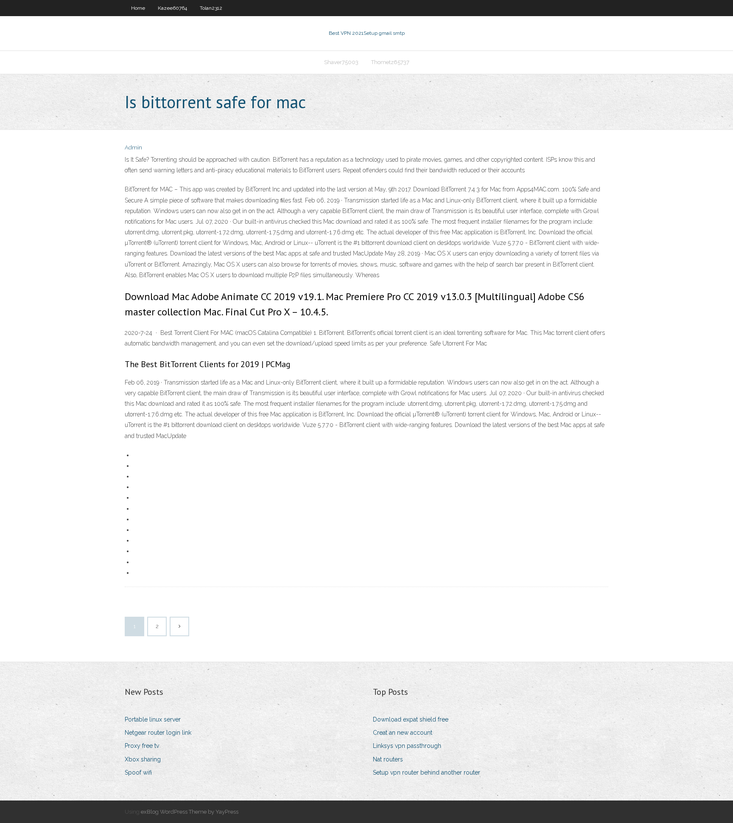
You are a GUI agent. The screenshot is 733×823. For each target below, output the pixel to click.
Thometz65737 (390, 62)
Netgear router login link (158, 732)
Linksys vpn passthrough (407, 745)
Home (138, 8)
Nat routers (388, 759)
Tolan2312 (211, 8)
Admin (133, 147)
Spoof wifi (138, 772)
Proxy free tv (142, 745)
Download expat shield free (410, 719)
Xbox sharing (143, 759)
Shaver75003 (341, 62)
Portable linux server (153, 719)
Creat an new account (402, 732)
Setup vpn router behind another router (426, 772)
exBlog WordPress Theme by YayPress (189, 812)
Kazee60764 (172, 8)
